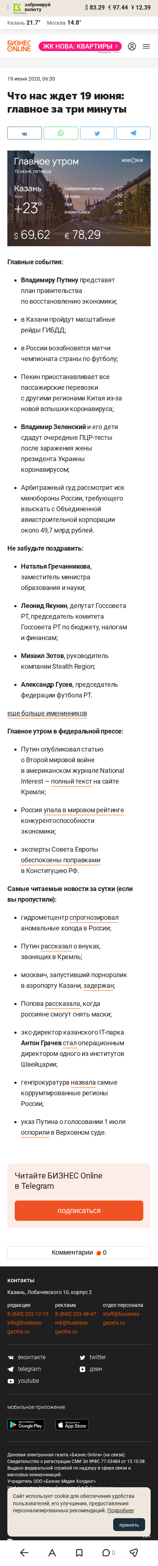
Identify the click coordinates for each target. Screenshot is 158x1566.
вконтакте (31, 1357)
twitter (97, 1357)
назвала (83, 1082)
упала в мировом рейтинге (84, 810)
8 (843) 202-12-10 (28, 1314)
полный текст (71, 781)
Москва (56, 23)
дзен (95, 1368)
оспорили (35, 1132)
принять (129, 1525)
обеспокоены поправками (60, 860)
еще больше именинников (47, 713)
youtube (28, 1380)
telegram (29, 1368)
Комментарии (79, 1252)
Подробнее (120, 1510)
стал (69, 1043)
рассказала (62, 1003)
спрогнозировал (93, 917)
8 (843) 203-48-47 (75, 1314)
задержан (98, 985)
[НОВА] (78, 46)
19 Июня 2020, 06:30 (31, 79)
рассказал (56, 946)
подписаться (79, 1210)
